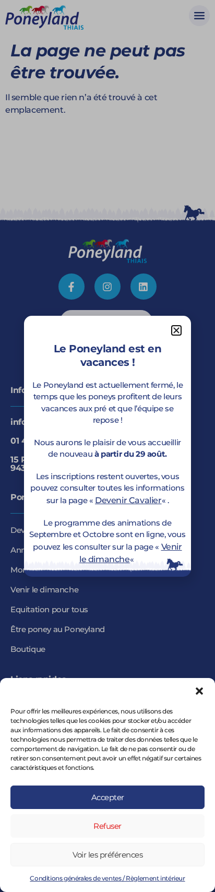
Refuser (107, 826)
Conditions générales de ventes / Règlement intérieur (107, 878)
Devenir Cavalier (128, 500)
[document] (107, 446)
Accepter (107, 797)
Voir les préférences (107, 855)
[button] (199, 691)
